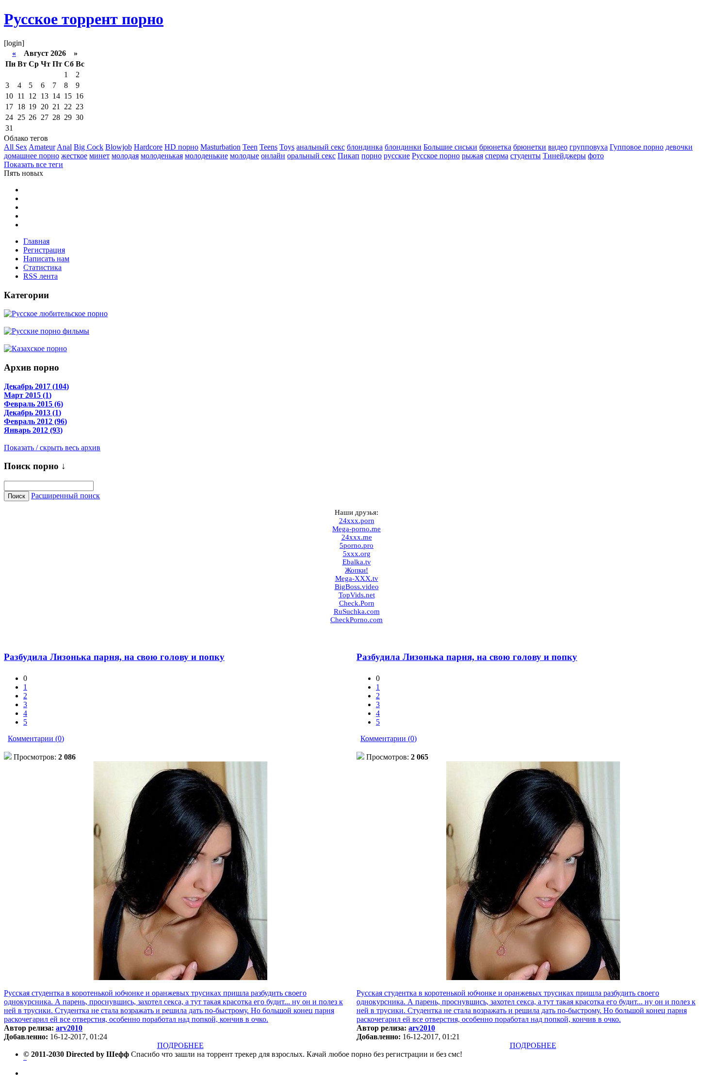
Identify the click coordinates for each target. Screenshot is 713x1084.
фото (596, 156)
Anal (64, 147)
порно (371, 156)
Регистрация (44, 250)
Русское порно (436, 156)
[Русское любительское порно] (56, 313)
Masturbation (220, 147)
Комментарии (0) (36, 738)
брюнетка (495, 147)
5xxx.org (357, 554)
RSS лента (40, 276)
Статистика (42, 267)
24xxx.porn (356, 521)
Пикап (348, 156)
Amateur (42, 147)
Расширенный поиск (65, 495)
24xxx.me (356, 537)
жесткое (74, 156)
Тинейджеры (564, 156)
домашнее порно (31, 156)
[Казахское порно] (35, 348)
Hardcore (148, 147)
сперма (496, 156)
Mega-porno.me (356, 529)
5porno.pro (356, 545)
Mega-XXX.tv (356, 578)
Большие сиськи (450, 147)
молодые (244, 156)
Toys (286, 147)
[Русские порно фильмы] (46, 330)
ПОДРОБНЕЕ (180, 1045)
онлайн (273, 156)
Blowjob (118, 147)
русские (397, 156)
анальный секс (320, 147)
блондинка (365, 147)
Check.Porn (356, 603)
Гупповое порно (637, 147)
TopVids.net (357, 595)
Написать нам (46, 258)
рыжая (472, 156)
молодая (125, 156)
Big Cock (88, 147)
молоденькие (206, 156)
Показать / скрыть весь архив (52, 447)
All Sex (15, 147)
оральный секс (311, 156)
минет (99, 156)
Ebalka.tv (356, 562)
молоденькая (162, 156)
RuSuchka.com (357, 611)
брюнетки (529, 147)
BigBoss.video (357, 587)
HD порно (181, 147)
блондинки (403, 147)
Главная (36, 241)
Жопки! (356, 570)
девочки (679, 147)
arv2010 (69, 1028)
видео (557, 147)
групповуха (588, 147)
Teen (250, 147)
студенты (525, 156)
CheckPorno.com (356, 620)
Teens (268, 147)
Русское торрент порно (83, 19)
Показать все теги (33, 164)
